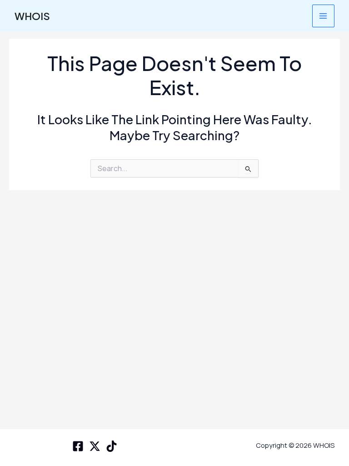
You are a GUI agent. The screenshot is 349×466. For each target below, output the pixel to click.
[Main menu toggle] (323, 16)
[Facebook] (78, 446)
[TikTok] (111, 446)
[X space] (94, 446)
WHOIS (32, 16)
